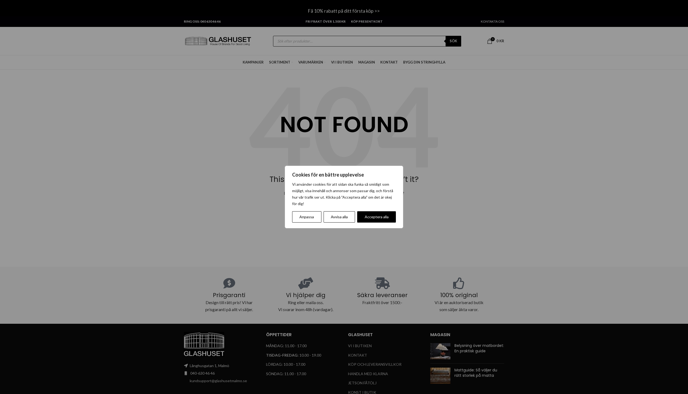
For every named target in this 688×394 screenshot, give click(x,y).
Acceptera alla (377, 216)
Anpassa (306, 216)
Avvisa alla (339, 216)
